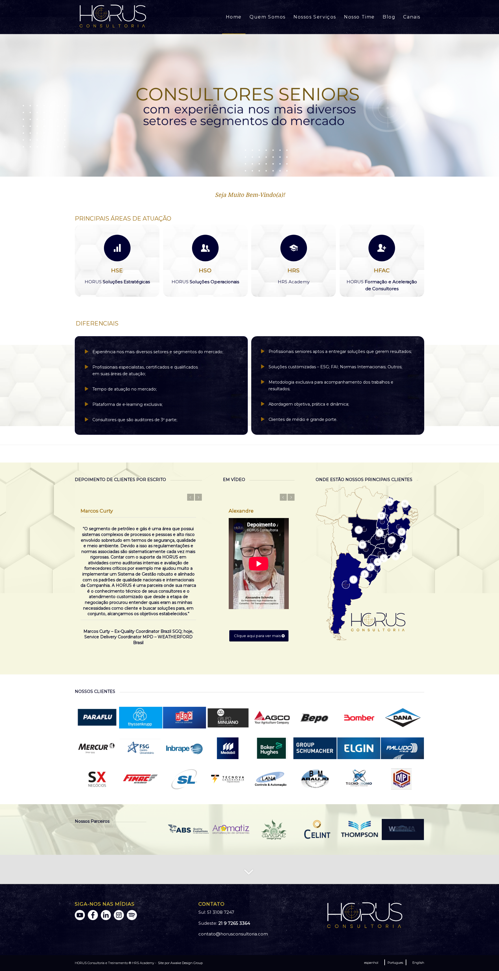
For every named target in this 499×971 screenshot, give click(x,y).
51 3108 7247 (220, 912)
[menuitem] (233, 17)
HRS (294, 270)
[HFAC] (381, 248)
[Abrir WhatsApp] (484, 956)
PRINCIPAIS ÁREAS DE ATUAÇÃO (123, 218)
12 (273, 170)
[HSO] (205, 248)
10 (263, 170)
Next (494, 105)
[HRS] (293, 248)
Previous (5, 105)
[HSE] (117, 248)
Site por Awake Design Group (180, 963)
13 (277, 170)
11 (268, 170)
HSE (117, 270)
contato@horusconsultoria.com (233, 934)
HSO (205, 270)
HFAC (382, 270)
